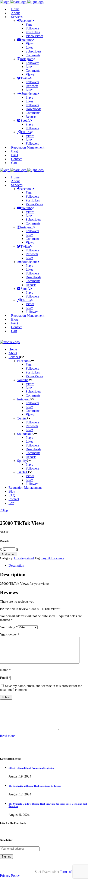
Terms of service (71, 872)
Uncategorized (24, 558)
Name (5, 670)
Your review (9, 634)
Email (5, 678)
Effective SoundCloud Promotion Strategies (31, 768)
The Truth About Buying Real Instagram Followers (35, 786)
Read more (7, 736)
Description (16, 565)
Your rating (9, 627)
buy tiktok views (52, 558)
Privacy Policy (10, 875)
